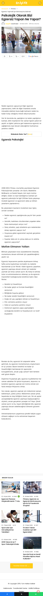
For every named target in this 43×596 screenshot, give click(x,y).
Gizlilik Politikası (34, 588)
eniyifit (8, 24)
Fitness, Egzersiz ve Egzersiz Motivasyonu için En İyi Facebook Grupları (32, 502)
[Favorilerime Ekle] (5, 56)
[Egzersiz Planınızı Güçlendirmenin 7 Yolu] (11, 487)
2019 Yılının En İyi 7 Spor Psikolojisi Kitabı (10, 543)
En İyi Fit (21, 3)
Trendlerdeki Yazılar (20, 588)
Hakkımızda (7, 588)
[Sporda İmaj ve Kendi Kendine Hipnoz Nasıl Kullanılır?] (32, 543)
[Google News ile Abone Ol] (33, 56)
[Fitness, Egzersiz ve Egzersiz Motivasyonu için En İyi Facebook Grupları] (32, 487)
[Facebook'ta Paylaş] (7, 594)
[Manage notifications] (38, 591)
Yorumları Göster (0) (20, 566)
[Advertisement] (21, 83)
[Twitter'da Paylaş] (21, 594)
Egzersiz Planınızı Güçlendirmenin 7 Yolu (11, 500)
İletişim (21, 591)
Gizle (30, 134)
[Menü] (3, 3)
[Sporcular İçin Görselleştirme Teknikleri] (11, 516)
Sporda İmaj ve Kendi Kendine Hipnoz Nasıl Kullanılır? (31, 556)
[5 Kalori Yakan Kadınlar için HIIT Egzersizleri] (32, 516)
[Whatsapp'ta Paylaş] (36, 594)
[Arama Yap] (40, 3)
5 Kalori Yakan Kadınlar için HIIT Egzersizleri (29, 530)
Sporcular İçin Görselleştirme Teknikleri (8, 530)
